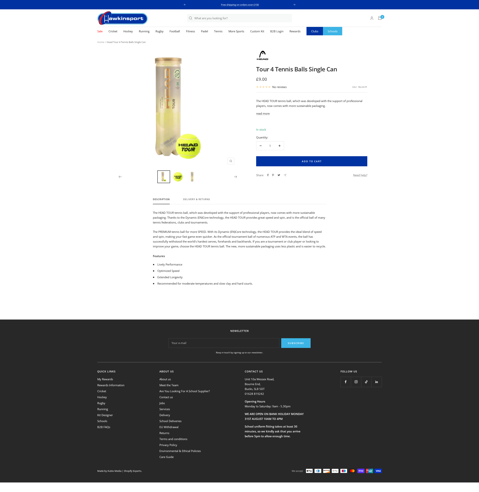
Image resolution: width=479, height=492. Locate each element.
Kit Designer (105, 415)
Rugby (159, 31)
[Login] (371, 18)
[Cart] (380, 18)
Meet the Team (169, 385)
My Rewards (105, 379)
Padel (204, 31)
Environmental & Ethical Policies (180, 451)
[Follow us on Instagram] (356, 382)
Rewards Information (110, 385)
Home (100, 42)
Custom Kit (257, 31)
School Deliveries (170, 421)
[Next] (235, 176)
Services (164, 409)
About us (165, 379)
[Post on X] (278, 175)
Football (175, 31)
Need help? (360, 175)
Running (144, 31)
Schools (333, 31)
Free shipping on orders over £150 (240, 4)
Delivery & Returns (196, 199)
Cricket (113, 31)
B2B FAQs (103, 427)
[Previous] (120, 176)
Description (161, 199)
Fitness (190, 31)
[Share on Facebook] (268, 175)
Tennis (218, 31)
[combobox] (243, 18)
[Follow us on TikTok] (366, 382)
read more (263, 113)
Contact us (166, 397)
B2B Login (276, 31)
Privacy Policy (168, 445)
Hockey (128, 31)
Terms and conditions (173, 439)
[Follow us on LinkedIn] (376, 382)
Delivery (164, 415)
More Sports (236, 31)
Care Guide (166, 457)
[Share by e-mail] (285, 175)
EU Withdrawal (169, 427)
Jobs (162, 403)
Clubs (314, 31)
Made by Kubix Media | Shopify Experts (119, 471)
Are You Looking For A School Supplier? (184, 391)
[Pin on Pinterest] (273, 175)
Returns (164, 433)
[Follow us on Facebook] (346, 382)
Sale (100, 31)
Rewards (294, 31)
